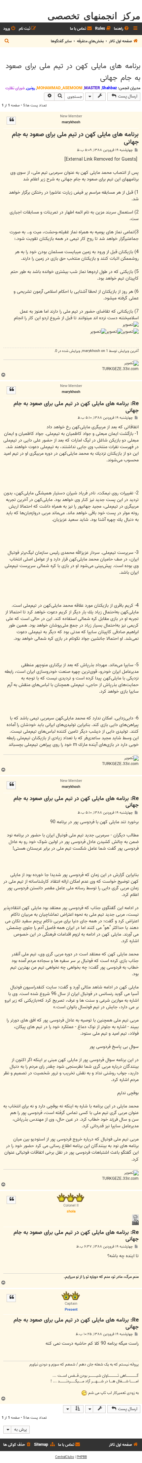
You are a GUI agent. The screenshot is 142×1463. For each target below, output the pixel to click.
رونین (30, 88)
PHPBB (82, 1457)
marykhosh (91, 351)
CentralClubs (64, 1457)
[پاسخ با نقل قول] (11, 121)
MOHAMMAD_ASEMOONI (60, 88)
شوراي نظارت (15, 88)
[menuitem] (122, 28)
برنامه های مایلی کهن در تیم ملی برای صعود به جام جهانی (73, 72)
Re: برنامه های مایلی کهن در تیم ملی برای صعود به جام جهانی (76, 407)
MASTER (92, 88)
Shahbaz (109, 88)
